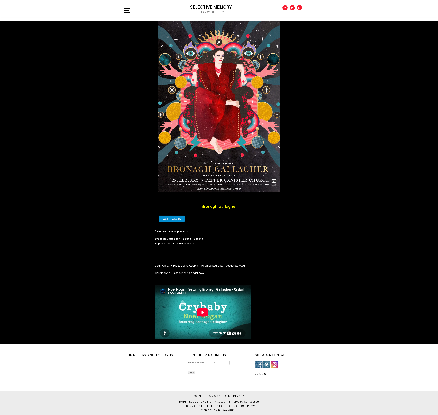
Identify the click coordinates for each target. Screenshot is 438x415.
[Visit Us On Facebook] (259, 364)
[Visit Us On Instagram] (275, 364)
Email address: (196, 362)
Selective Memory (211, 7)
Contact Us (261, 374)
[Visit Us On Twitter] (267, 364)
